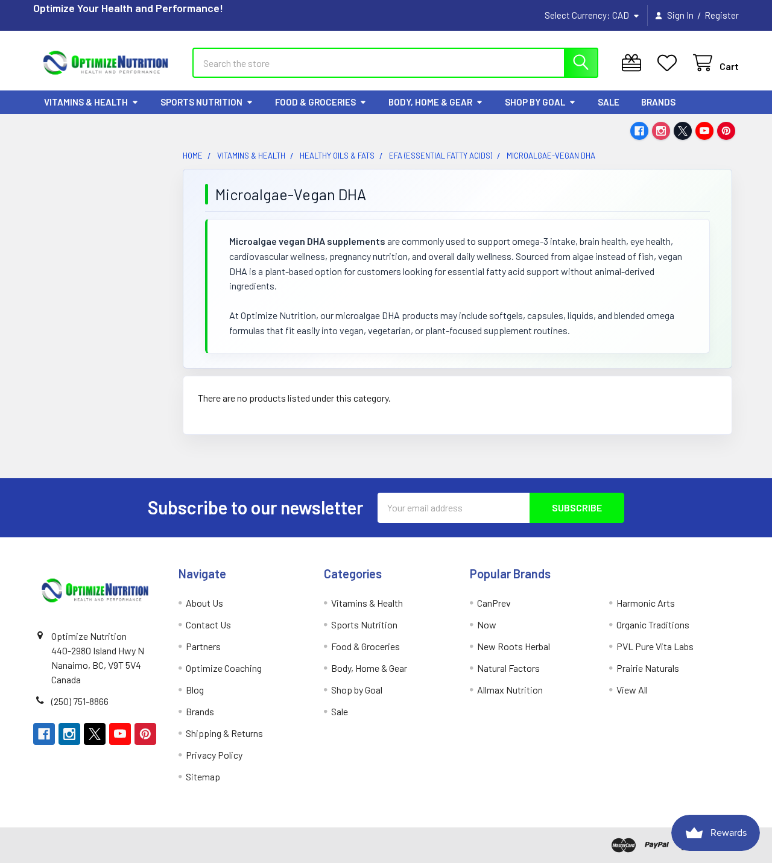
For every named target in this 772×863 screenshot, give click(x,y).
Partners (203, 646)
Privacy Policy (214, 754)
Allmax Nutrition (510, 689)
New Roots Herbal (513, 646)
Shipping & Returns (224, 733)
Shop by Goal (535, 101)
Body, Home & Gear (430, 101)
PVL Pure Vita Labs (655, 646)
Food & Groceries (315, 101)
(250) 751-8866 (80, 701)
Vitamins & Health (86, 101)
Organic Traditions (652, 624)
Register (721, 15)
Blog (195, 689)
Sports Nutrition (201, 101)
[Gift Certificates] (634, 63)
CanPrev (494, 603)
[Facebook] (639, 131)
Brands (658, 101)
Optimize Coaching (224, 668)
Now (486, 624)
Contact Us (208, 624)
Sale (608, 101)
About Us (204, 603)
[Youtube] (704, 131)
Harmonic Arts (645, 603)
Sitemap (203, 776)
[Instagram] (661, 131)
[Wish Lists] (670, 63)
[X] (683, 131)
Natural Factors (508, 668)
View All (632, 689)
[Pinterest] (726, 131)
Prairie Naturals (647, 668)
